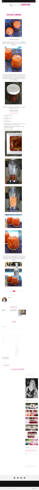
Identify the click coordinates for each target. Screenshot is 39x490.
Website (3, 342)
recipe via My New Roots (14, 113)
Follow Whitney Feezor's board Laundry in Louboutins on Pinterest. (31, 451)
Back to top (34, 488)
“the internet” (15, 42)
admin (9, 297)
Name (3, 336)
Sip (14, 12)
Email (3, 339)
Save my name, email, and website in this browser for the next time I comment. (17, 351)
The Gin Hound (20, 315)
